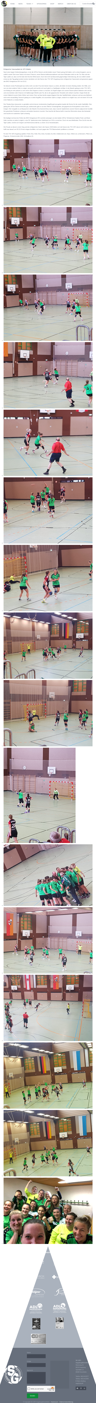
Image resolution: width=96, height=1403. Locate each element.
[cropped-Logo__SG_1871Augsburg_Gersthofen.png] (4, 4)
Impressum (54, 1402)
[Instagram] (81, 1388)
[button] (32, 4)
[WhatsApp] (84, 1388)
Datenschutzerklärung (66, 1402)
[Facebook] (77, 1388)
